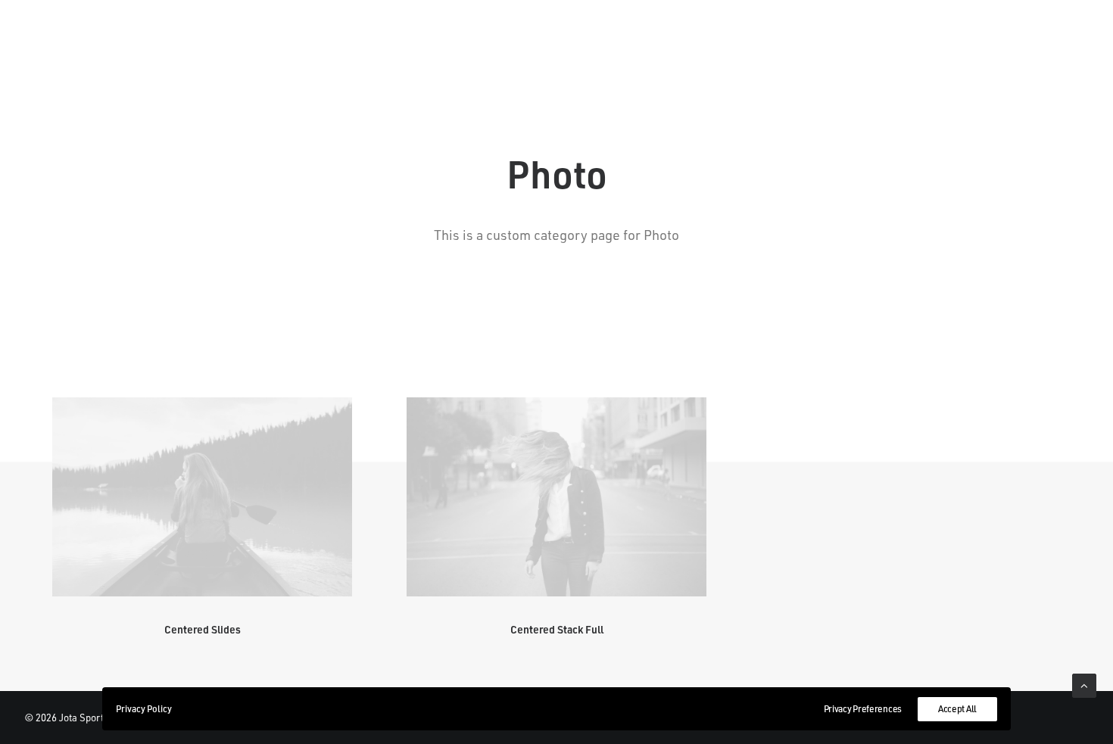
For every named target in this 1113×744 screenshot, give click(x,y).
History (300, 38)
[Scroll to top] (1084, 684)
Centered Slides (202, 629)
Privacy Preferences (863, 708)
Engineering (839, 38)
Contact (690, 38)
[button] (202, 496)
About (371, 38)
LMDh (433, 38)
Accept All (957, 708)
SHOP (757, 38)
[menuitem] (300, 38)
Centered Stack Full (556, 629)
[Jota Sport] (557, 38)
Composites (944, 38)
